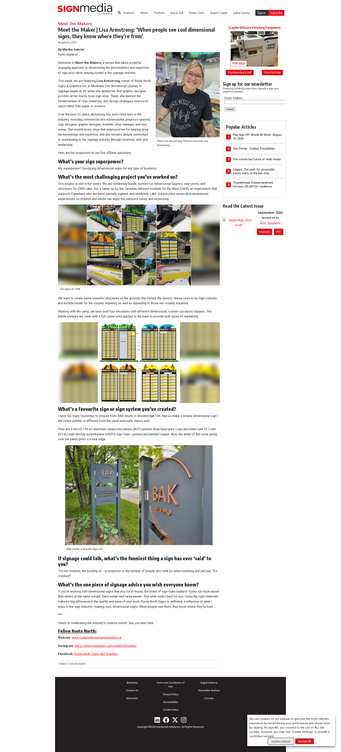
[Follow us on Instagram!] (183, 720)
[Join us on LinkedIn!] (157, 720)
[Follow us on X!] (175, 720)
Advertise (132, 682)
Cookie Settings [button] (281, 741)
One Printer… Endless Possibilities (254, 148)
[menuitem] (129, 12)
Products (159, 13)
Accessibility (170, 702)
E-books (209, 698)
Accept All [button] (304, 741)
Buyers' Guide (218, 13)
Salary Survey (241, 13)
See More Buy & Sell (239, 72)
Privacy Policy (170, 694)
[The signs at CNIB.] (139, 245)
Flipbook (264, 231)
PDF (278, 231)
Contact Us (132, 690)
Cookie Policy (170, 709)
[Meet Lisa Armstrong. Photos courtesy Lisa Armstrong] (188, 94)
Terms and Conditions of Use (170, 684)
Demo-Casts (196, 13)
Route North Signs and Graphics (96, 654)
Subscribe (276, 13)
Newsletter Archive (209, 690)
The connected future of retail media (257, 159)
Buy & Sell (177, 13)
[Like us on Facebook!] (166, 720)
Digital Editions (208, 682)
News (144, 13)
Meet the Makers (75, 23)
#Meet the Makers (72, 663)
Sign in (261, 13)
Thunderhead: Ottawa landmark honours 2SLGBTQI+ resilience (253, 184)
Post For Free (272, 72)
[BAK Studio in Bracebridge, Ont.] (139, 495)
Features (129, 13)
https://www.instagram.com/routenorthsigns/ (106, 646)
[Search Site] (119, 12)
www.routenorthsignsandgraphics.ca (96, 637)
